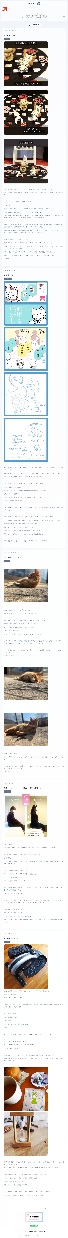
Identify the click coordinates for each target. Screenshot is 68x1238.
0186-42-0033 (32, 3)
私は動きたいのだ (11, 938)
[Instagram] (38, 3)
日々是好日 (7, 39)
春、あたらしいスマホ (13, 557)
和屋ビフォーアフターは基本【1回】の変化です (23, 788)
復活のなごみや (10, 35)
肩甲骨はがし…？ (11, 275)
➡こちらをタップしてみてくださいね (41, 1034)
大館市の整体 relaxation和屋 (34, 1231)
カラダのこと (7, 791)
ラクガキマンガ (8, 278)
